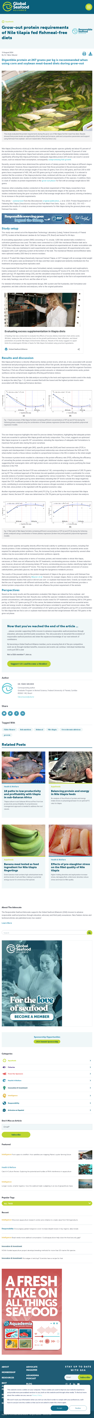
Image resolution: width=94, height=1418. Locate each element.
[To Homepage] (16, 6)
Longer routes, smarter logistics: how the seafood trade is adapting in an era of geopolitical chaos (37, 1186)
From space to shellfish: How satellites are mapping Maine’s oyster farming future (41, 1154)
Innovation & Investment (12, 1246)
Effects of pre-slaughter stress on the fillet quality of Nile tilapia (70, 867)
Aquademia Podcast (32, 1377)
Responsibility (8, 1229)
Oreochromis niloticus (71, 729)
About (5, 1367)
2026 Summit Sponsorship (47, 1041)
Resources (8, 1377)
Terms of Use (47, 1414)
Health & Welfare (9, 1167)
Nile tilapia (52, 729)
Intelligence (6, 1154)
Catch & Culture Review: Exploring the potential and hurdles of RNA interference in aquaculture (36, 1171)
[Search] (89, 933)
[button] (84, 54)
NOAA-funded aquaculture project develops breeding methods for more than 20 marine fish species (38, 1250)
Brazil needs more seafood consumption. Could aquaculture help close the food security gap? (46, 1237)
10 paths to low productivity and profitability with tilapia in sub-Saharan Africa (22, 794)
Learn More (7, 923)
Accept (59, 1408)
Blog (29, 1384)
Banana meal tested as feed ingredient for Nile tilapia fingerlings (21, 867)
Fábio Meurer (9, 729)
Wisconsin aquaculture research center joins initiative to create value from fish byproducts (45, 1220)
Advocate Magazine (31, 1368)
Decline (78, 1408)
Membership (8, 1372)
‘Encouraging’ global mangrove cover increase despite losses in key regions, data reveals (46, 1229)
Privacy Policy (37, 1395)
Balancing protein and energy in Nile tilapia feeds (70, 792)
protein (7, 735)
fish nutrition (25, 729)
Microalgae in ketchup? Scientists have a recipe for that (42, 1258)
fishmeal (39, 729)
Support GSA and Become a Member (29, 663)
